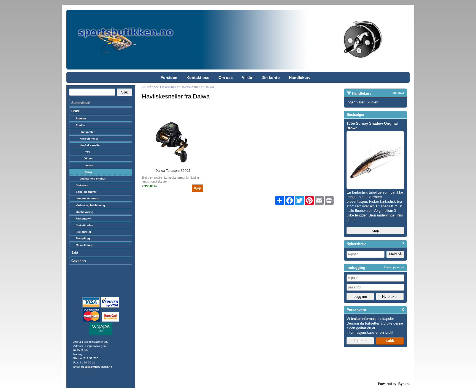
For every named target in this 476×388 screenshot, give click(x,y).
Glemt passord (394, 267)
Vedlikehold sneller (93, 178)
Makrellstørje (84, 245)
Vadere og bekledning (90, 205)
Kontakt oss (197, 77)
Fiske (75, 111)
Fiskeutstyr (83, 218)
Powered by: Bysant (394, 384)
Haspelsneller (89, 138)
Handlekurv (299, 77)
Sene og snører (86, 191)
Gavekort (78, 261)
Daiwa (88, 171)
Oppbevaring (84, 211)
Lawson (89, 165)
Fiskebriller (83, 231)
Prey (87, 151)
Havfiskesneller (90, 145)
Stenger (81, 118)
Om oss (225, 77)
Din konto (270, 77)
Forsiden (169, 77)
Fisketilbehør (84, 225)
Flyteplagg (83, 238)
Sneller (80, 125)
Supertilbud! (80, 103)
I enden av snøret (87, 198)
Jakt (74, 252)
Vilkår (247, 77)
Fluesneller (87, 131)
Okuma (88, 158)
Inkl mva (398, 92)
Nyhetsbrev (356, 244)
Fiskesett (82, 185)
